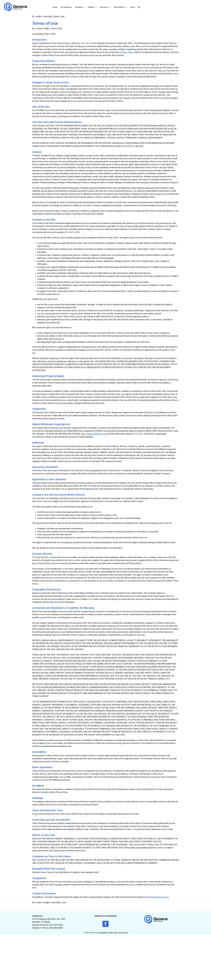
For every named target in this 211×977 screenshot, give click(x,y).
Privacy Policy (127, 52)
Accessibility (103, 932)
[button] (139, 7)
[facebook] (105, 924)
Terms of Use (123, 932)
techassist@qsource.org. (158, 897)
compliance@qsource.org (96, 434)
